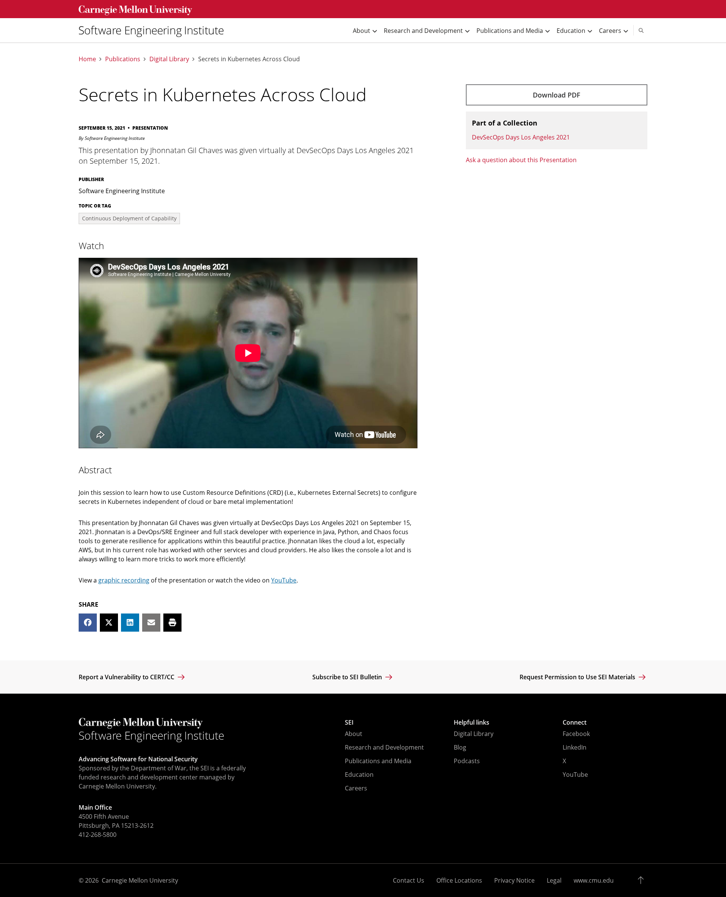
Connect (574, 722)
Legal (554, 880)
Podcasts (467, 761)
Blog (460, 747)
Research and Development (384, 747)
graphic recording (123, 580)
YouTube (283, 580)
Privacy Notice (514, 880)
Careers (356, 788)
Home (87, 59)
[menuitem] (154, 30)
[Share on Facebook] (88, 622)
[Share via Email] (151, 622)
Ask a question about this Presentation (521, 160)
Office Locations (459, 880)
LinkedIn (574, 747)
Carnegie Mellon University (140, 880)
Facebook (576, 734)
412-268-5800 (97, 834)
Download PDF (556, 94)
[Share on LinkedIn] (130, 622)
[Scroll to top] (642, 880)
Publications (122, 59)
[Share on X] (109, 622)
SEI (349, 722)
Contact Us (408, 880)
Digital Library (169, 59)
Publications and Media (378, 761)
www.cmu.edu (594, 880)
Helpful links (471, 722)
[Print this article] (172, 622)
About (353, 734)
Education (359, 774)
